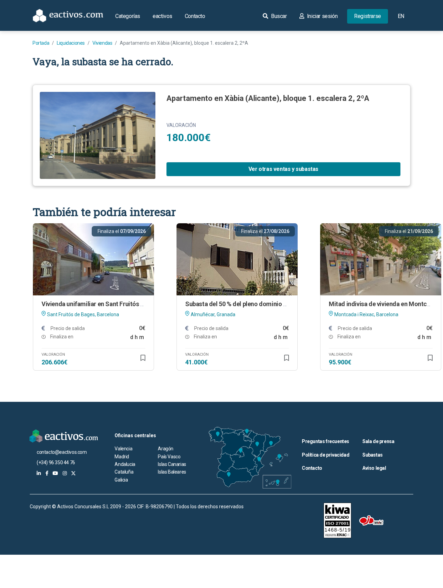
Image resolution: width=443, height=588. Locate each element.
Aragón (165, 448)
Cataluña (124, 472)
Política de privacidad (325, 455)
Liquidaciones (71, 43)
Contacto (195, 16)
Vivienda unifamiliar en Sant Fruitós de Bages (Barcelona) (120, 304)
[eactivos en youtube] (55, 473)
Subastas (372, 455)
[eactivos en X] (73, 473)
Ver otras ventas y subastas (283, 169)
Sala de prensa (378, 441)
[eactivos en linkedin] (39, 473)
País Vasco (169, 456)
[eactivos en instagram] (65, 473)
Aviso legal (374, 468)
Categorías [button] (127, 16)
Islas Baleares (172, 472)
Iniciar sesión (321, 16)
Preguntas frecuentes (325, 441)
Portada (41, 43)
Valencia (123, 448)
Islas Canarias (172, 464)
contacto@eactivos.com (62, 452)
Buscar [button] (278, 16)
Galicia (121, 480)
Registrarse (367, 16)
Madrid (122, 456)
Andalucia (125, 464)
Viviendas (102, 43)
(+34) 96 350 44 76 (56, 462)
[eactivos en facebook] (46, 473)
